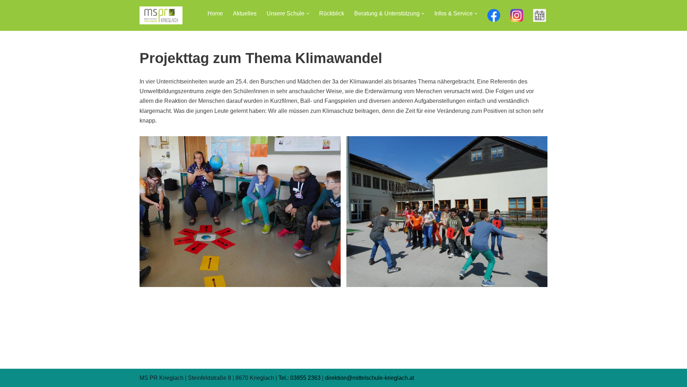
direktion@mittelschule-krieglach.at (369, 378)
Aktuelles (245, 13)
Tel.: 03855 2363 (299, 378)
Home (215, 13)
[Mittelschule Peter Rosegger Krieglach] (161, 15)
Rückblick (331, 13)
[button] (307, 13)
